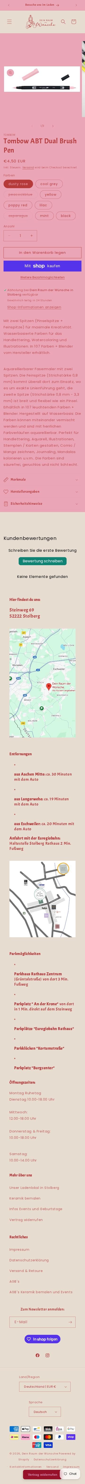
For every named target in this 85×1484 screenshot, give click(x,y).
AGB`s (14, 1281)
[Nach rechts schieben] (53, 126)
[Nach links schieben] (32, 126)
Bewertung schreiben (43, 561)
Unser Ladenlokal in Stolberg (34, 1187)
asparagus (20, 216)
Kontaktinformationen (26, 1467)
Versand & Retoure (26, 1270)
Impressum (19, 1249)
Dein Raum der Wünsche (40, 1453)
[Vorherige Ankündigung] (9, 5)
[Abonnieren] (70, 1322)
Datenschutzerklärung (29, 1260)
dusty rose (18, 184)
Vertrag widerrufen (26, 1219)
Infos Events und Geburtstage (36, 1209)
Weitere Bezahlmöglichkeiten (42, 277)
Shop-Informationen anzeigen (34, 307)
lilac (43, 205)
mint (44, 215)
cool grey (49, 184)
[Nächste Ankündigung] (76, 5)
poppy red (17, 205)
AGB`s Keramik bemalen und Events (40, 1292)
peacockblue (23, 195)
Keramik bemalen (25, 1198)
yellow (50, 194)
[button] (9, 22)
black (66, 215)
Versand (28, 167)
